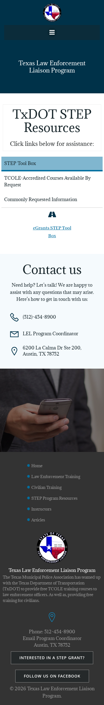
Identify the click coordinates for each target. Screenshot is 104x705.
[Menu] (52, 32)
